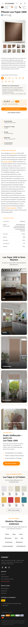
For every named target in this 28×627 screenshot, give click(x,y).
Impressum (3, 593)
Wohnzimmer (8, 538)
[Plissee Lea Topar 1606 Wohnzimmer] (18, 51)
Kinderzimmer (8, 542)
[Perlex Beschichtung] (23, 78)
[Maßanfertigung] (9, 81)
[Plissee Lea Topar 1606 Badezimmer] (18, 46)
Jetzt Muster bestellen (10, 463)
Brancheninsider (5, 576)
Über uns (3, 574)
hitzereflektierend (21, 546)
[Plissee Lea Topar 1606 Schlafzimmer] (9, 51)
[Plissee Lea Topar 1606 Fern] (9, 46)
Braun (14, 534)
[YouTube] (5, 567)
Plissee (13, 153)
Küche (21, 534)
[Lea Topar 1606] (23, 51)
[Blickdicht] (2, 78)
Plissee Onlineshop (11, 208)
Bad (22, 538)
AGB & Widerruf (5, 588)
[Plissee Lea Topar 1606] (4, 46)
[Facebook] (2, 567)
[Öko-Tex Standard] (12, 81)
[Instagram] (9, 567)
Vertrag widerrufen (5, 581)
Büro (16, 538)
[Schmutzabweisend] (16, 78)
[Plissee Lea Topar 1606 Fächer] (14, 46)
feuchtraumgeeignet (8, 546)
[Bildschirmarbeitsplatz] (9, 78)
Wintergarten (19, 542)
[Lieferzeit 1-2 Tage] (6, 81)
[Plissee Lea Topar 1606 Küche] (23, 46)
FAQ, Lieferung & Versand (7, 579)
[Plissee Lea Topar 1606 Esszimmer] (14, 51)
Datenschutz (4, 590)
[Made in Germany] (2, 81)
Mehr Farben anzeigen (14, 510)
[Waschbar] (19, 78)
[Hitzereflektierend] (6, 78)
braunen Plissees (8, 161)
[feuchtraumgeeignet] (12, 78)
